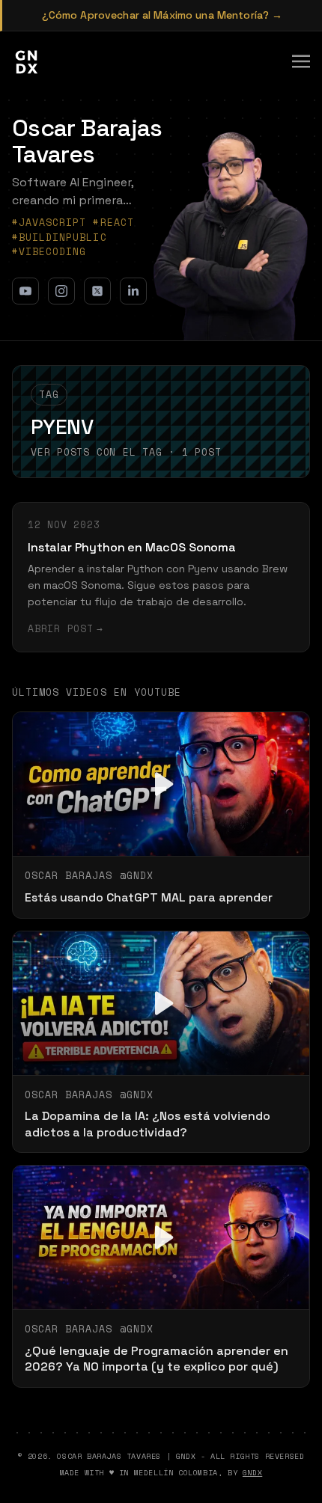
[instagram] (61, 291)
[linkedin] (133, 291)
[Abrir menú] (301, 61)
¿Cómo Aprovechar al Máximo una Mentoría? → (162, 15)
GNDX (252, 1472)
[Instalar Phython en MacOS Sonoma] (161, 577)
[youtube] (25, 291)
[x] (97, 291)
